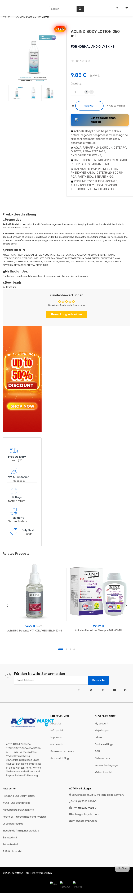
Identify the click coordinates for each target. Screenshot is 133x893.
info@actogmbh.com (84, 820)
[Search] (80, 9)
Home (6, 16)
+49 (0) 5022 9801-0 (84, 801)
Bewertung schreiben (66, 314)
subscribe (98, 680)
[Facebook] (79, 690)
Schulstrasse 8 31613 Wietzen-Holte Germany (98, 794)
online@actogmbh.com (85, 814)
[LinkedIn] (126, 690)
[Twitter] (91, 690)
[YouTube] (115, 690)
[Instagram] (103, 690)
